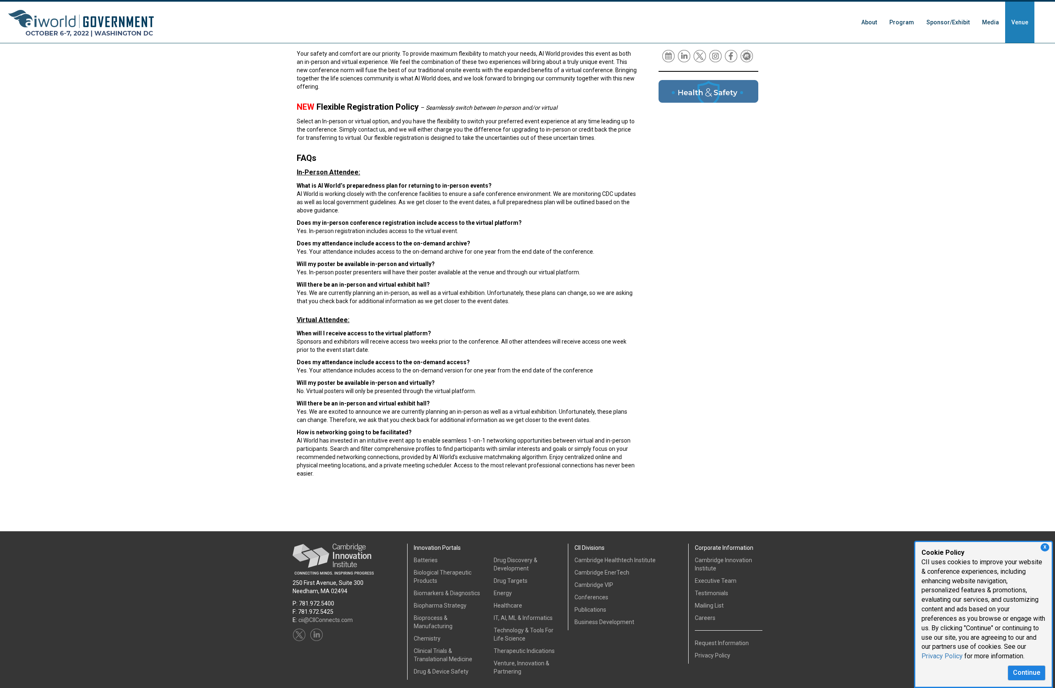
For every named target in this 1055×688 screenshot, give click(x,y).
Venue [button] (1019, 22)
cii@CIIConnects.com (325, 620)
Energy (503, 593)
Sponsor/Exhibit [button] (948, 22)
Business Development (604, 622)
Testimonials (711, 593)
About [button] (869, 22)
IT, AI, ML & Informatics (523, 618)
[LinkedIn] (685, 55)
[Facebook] (731, 55)
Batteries (426, 560)
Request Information (722, 643)
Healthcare (508, 605)
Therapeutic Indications (524, 651)
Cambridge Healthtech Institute (615, 560)
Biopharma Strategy (440, 605)
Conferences (591, 597)
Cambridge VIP (593, 585)
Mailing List (709, 605)
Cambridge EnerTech (601, 572)
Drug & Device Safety (441, 671)
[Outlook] (669, 55)
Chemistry (427, 638)
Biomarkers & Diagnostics (447, 593)
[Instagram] (716, 55)
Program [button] (901, 22)
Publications (590, 609)
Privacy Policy (942, 656)
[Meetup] (747, 55)
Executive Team (715, 580)
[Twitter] (700, 55)
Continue (1026, 672)
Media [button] (990, 22)
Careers (705, 618)
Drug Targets (511, 580)
